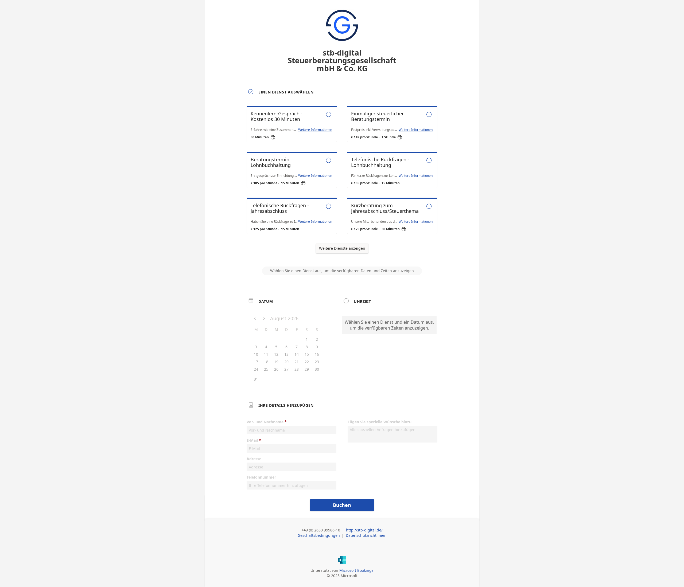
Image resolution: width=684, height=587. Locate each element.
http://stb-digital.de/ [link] (364, 530)
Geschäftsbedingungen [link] (319, 535)
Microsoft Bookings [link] (356, 570)
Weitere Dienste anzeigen (342, 248)
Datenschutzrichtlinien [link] (366, 535)
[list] (342, 175)
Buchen (342, 505)
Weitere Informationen (315, 130)
